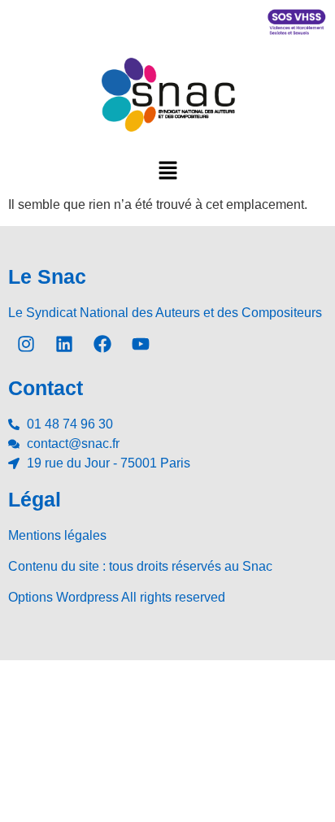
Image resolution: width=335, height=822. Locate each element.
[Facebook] (102, 344)
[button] (167, 170)
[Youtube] (141, 344)
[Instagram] (26, 344)
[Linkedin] (64, 344)
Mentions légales (57, 535)
